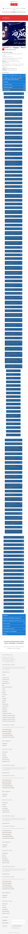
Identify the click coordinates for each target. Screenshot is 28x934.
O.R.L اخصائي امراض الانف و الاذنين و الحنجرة (12, 196)
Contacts (4, 690)
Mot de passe (5, 922)
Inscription (4, 700)
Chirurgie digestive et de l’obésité (12, 443)
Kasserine (7, 581)
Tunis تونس (7, 97)
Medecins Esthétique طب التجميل (12, 618)
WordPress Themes (6, 761)
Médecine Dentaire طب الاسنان (12, 254)
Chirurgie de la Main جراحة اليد (12, 453)
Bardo (8, 435)
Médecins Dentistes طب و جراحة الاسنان (13, 620)
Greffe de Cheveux (10, 289)
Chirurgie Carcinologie (10, 462)
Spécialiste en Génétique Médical (12, 106)
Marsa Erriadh (10, 393)
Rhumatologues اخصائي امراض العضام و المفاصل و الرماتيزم (13, 114)
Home (3, 696)
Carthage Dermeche (10, 494)
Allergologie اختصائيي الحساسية (12, 527)
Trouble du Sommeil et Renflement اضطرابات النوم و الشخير (13, 102)
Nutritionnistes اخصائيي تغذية (11, 200)
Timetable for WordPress (7, 713)
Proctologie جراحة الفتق (10, 145)
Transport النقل (7, 84)
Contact (3, 688)
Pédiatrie (5, 615)
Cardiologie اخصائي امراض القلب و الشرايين (12, 499)
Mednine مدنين (8, 563)
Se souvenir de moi (17, 925)
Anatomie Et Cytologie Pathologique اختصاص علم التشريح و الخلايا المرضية (13, 518)
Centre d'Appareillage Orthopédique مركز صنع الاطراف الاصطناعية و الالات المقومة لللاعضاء (13, 486)
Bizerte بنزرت (7, 600)
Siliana (6, 544)
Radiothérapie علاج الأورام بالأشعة (12, 126)
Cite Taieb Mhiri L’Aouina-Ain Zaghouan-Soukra (12, 416)
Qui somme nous (5, 706)
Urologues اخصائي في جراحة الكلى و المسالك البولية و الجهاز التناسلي (12, 78)
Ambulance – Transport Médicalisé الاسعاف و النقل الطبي (13, 523)
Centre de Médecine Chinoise (12, 481)
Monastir (6, 555)
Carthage (9, 431)
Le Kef (6, 566)
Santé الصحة (6, 90)
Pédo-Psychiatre (9, 175)
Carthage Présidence (10, 491)
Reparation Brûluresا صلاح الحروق (12, 122)
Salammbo (9, 381)
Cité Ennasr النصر (10, 423)
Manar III (9, 396)
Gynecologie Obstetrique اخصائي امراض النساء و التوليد (12, 285)
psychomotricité (9, 133)
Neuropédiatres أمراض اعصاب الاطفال (13, 207)
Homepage (4, 698)
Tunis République (10, 374)
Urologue (5, 82)
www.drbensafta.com (12, 70)
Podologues (8, 149)
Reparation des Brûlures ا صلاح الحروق (13, 118)
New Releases (4, 743)
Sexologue (8, 109)
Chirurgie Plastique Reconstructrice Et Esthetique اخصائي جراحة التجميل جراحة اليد (13, 343)
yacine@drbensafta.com (11, 68)
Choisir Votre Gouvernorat (7, 687)
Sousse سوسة (7, 541)
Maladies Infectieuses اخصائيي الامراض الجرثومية (12, 263)
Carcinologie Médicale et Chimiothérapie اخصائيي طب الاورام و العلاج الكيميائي (13, 505)
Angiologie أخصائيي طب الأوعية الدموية (13, 513)
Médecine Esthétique (10, 251)
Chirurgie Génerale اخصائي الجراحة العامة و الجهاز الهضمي (13, 366)
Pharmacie (8, 171)
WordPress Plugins (5, 759)
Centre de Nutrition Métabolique (12, 472)
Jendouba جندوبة (8, 589)
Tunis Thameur (10, 370)
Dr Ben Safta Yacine (10, 49)
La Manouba (7, 574)
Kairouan (7, 585)
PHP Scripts (4, 755)
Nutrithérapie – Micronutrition (12, 204)
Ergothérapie (8, 307)
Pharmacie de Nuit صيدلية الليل (12, 168)
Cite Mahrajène (10, 420)
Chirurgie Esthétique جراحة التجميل (12, 440)
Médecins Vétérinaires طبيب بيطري (13, 228)
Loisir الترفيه (6, 623)
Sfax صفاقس (7, 548)
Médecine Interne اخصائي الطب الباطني (12, 243)
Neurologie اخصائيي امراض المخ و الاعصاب (12, 212)
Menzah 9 (9, 389)
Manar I (8, 404)
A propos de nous (5, 677)
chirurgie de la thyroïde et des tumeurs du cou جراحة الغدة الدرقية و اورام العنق (13, 449)
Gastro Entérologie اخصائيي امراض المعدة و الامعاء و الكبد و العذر (12, 302)
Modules (3, 702)
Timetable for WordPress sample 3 (8, 717)
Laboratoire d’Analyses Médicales (11, 570)
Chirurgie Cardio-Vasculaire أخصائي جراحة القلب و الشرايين (13, 458)
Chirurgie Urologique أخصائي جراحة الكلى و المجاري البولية (13, 333)
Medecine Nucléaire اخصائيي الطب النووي (12, 238)
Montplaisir (9, 385)
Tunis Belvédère (10, 378)
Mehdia (6, 559)
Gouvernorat (4, 694)
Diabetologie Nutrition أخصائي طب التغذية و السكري (12, 320)
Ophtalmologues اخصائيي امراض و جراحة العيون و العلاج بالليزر (12, 191)
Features (3, 692)
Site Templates (5, 757)
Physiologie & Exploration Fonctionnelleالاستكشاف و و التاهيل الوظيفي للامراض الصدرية (12, 163)
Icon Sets (4, 753)
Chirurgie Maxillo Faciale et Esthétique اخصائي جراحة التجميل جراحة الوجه (12, 361)
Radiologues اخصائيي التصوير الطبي (13, 129)
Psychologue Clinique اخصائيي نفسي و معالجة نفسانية (13, 137)
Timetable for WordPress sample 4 (8, 719)
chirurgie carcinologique (10, 631)
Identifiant (4, 920)
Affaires (5, 634)
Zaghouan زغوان (8, 93)
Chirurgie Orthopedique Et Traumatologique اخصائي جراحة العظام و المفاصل (13, 354)
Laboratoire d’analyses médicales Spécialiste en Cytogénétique (12, 273)
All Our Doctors (5, 681)
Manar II (9, 400)
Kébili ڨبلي (7, 578)
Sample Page (4, 707)
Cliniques (8, 329)
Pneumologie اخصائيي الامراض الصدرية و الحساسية (13, 154)
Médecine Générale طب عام (11, 247)
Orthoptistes (8, 182)
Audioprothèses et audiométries (12, 509)
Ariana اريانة (7, 611)
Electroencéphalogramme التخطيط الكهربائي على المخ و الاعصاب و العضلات (13, 315)
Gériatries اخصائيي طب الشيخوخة (12, 293)
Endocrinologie (9, 310)
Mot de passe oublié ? (15, 928)
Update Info (4, 745)
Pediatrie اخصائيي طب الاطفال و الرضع (13, 179)
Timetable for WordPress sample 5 (8, 721)
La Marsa (9, 411)
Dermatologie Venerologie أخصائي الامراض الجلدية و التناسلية (12, 325)
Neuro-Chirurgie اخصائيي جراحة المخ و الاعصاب (13, 220)
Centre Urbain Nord (11, 427)
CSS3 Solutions (5, 752)
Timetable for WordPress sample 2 (8, 715)
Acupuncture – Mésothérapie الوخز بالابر (13, 531)
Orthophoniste (9, 186)
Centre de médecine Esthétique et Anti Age (13, 477)
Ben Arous (7, 603)
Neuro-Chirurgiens (9, 216)
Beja (6, 607)
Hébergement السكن (8, 628)
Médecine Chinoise (10, 258)
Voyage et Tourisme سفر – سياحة (12, 75)
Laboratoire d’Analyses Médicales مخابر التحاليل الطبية (12, 268)
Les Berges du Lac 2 (11, 407)
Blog (3, 685)
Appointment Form (5, 683)
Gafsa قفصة (7, 592)
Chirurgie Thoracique (10, 338)
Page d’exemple (5, 704)
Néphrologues (9, 225)
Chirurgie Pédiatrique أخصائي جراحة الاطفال (13, 348)
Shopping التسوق (7, 87)
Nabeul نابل (7, 552)
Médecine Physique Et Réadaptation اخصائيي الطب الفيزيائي (13, 233)
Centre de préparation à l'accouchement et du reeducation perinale (13, 467)
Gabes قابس (7, 596)
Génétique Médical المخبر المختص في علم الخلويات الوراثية (13, 297)
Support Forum (7, 668)
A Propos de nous (5, 679)
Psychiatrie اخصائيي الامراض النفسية (13, 142)
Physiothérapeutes (10, 158)
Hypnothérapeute (9, 280)
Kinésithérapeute (9, 277)
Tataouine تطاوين (8, 537)
